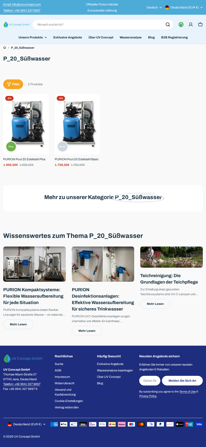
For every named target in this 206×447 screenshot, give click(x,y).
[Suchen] (167, 24)
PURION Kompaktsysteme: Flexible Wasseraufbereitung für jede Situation (33, 296)
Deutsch (152, 7)
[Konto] (190, 24)
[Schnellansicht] (43, 103)
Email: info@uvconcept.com (22, 4)
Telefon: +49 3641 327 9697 (21, 10)
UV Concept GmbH (27, 436)
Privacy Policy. (148, 396)
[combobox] (103, 24)
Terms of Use (187, 391)
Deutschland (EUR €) (185, 7)
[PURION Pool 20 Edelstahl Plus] (26, 124)
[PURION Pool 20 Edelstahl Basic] (77, 124)
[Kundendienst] (181, 24)
